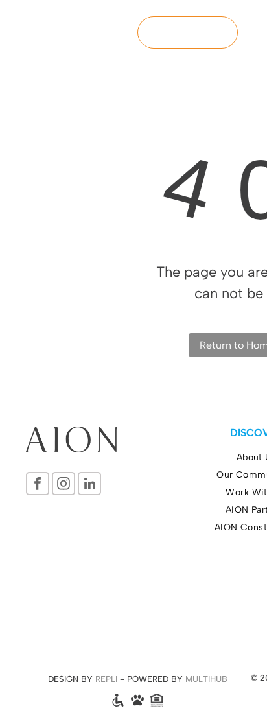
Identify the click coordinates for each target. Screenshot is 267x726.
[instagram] (63, 485)
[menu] (248, 23)
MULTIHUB (206, 679)
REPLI (106, 679)
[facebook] (37, 485)
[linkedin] (89, 485)
